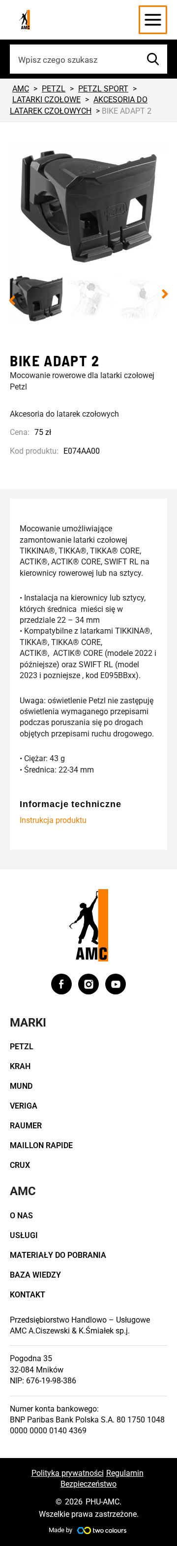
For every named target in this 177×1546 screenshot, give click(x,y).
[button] (12, 300)
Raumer (26, 1125)
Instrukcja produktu (53, 820)
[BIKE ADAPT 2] (88, 207)
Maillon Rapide (41, 1145)
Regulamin (125, 1473)
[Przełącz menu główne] (153, 19)
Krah (20, 1066)
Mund (21, 1086)
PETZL (21, 1046)
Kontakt (27, 1294)
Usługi (24, 1235)
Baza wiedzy (35, 1275)
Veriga (23, 1106)
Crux (20, 1165)
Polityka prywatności (67, 1473)
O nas (21, 1215)
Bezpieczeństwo (88, 1484)
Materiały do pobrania (58, 1255)
